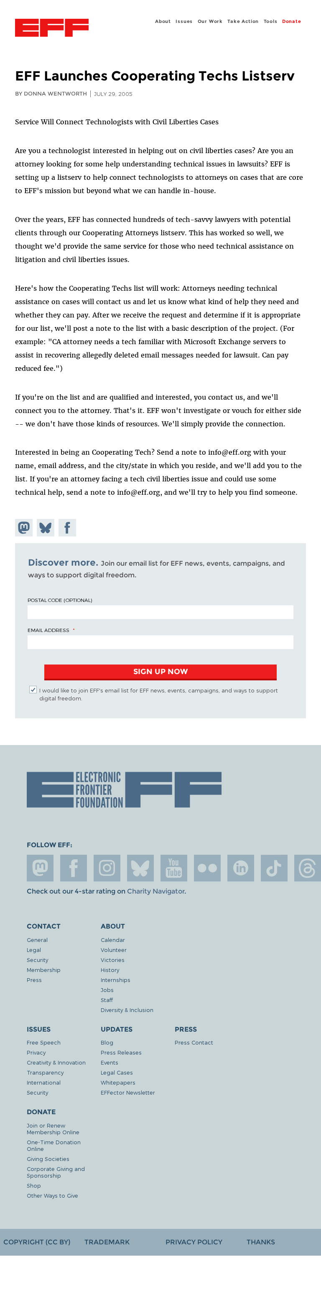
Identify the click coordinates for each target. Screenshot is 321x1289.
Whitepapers (118, 1082)
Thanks (261, 1242)
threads (307, 868)
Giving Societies (48, 1159)
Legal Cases (117, 1072)
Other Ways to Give (52, 1195)
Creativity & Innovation (56, 1062)
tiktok (274, 868)
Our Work (210, 21)
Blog (107, 1042)
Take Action (243, 21)
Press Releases (121, 1052)
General (37, 940)
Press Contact (194, 1042)
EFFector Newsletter (128, 1092)
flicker (207, 868)
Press (34, 980)
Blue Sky (140, 868)
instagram (107, 868)
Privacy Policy (194, 1242)
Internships (115, 980)
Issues (184, 21)
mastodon (40, 868)
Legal (34, 950)
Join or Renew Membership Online (53, 1128)
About (163, 21)
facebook (73, 868)
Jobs (107, 990)
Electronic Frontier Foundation (52, 29)
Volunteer (114, 950)
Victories (113, 960)
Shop (34, 1185)
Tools (271, 21)
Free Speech (44, 1042)
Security (37, 960)
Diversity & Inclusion (127, 1010)
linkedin (240, 868)
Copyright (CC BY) (36, 1242)
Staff (107, 1000)
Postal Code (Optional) (60, 600)
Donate (291, 21)
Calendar (113, 940)
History (110, 970)
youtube (173, 868)
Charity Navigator (155, 891)
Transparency (45, 1072)
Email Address (48, 630)
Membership (44, 970)
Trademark (107, 1242)
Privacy (36, 1052)
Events (109, 1062)
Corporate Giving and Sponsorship (56, 1172)
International (44, 1082)
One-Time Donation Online (54, 1145)
